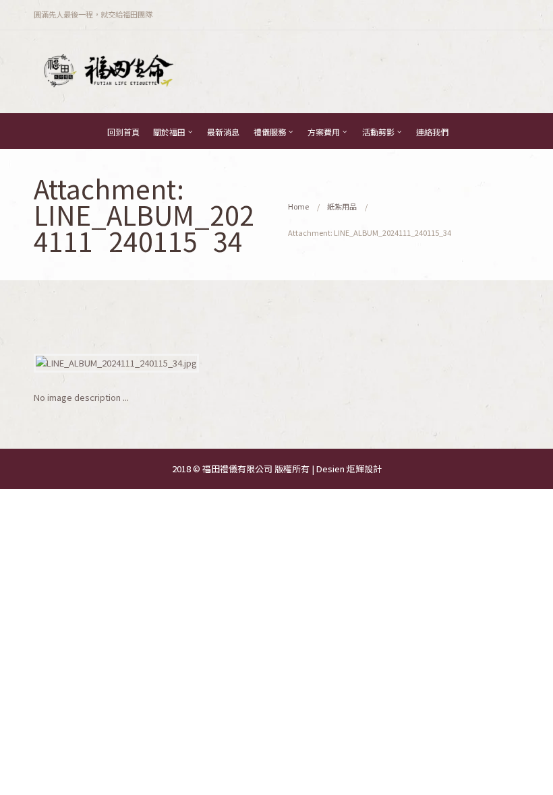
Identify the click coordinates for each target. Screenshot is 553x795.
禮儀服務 (270, 131)
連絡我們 (432, 131)
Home (298, 206)
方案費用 (324, 131)
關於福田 (169, 131)
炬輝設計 (364, 468)
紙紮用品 (342, 206)
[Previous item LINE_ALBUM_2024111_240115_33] (155, 363)
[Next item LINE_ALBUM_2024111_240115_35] (397, 363)
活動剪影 (378, 131)
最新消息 (223, 131)
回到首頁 (123, 131)
